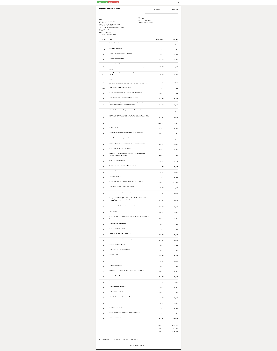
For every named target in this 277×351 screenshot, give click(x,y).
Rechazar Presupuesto (113, 2)
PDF (178, 2)
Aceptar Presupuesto (102, 2)
